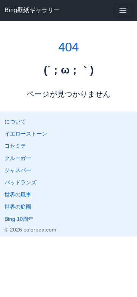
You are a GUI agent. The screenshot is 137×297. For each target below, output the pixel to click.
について (15, 121)
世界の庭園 (18, 207)
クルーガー (18, 158)
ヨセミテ (15, 146)
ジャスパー (18, 170)
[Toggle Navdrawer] (122, 10)
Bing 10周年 (19, 219)
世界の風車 (18, 195)
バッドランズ (21, 182)
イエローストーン (26, 134)
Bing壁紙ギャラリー (32, 10)
